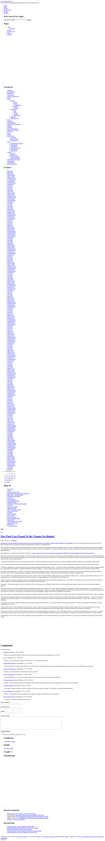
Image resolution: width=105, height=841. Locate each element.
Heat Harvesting (11, 122)
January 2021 (10, 229)
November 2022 (11, 197)
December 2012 (11, 372)
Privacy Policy (7, 10)
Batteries (12, 153)
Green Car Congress (12, 506)
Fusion (9, 120)
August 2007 (10, 466)
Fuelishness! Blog (11, 502)
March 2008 (10, 456)
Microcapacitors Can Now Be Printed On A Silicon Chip (22, 832)
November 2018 (11, 268)
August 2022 (10, 202)
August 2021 (10, 219)
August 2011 (10, 396)
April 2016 (10, 313)
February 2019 (11, 263)
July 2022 (9, 203)
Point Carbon (10, 515)
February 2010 (11, 422)
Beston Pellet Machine (10, 663)
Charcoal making (8, 685)
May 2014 (10, 347)
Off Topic (9, 131)
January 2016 (10, 318)
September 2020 (11, 235)
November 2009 (11, 427)
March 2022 (10, 209)
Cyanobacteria (17, 105)
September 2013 (11, 359)
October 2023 (10, 181)
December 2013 (11, 355)
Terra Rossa (10, 524)
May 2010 (10, 418)
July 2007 (9, 468)
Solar (8, 142)
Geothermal (10, 121)
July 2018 (9, 274)
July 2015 (9, 327)
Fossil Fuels (13, 109)
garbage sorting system (10, 680)
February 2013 (11, 369)
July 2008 (9, 450)
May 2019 (10, 259)
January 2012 (10, 388)
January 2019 (10, 265)
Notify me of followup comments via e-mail (14, 734)
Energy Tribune (11, 499)
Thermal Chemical (15, 158)
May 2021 (10, 224)
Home (5, 5)
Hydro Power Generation (13, 124)
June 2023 (10, 187)
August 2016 (10, 307)
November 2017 (11, 285)
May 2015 (10, 330)
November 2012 (11, 374)
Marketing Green (11, 508)
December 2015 (11, 319)
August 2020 (10, 237)
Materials (9, 127)
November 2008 (11, 444)
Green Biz (10, 505)
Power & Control (11, 517)
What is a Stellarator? (19, 819)
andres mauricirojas (12, 813)
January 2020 (10, 247)
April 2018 (10, 278)
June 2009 (10, 434)
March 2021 (10, 227)
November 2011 (11, 391)
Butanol (16, 103)
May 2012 (10, 383)
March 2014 (10, 350)
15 (8, 476)
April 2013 (10, 366)
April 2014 (10, 349)
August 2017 (10, 290)
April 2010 (10, 419)
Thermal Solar (14, 149)
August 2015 (10, 325)
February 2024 (11, 175)
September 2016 (11, 306)
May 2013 (10, 365)
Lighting (9, 125)
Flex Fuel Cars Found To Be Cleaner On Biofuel (27, 536)
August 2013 (10, 360)
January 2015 (10, 335)
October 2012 (10, 375)
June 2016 (10, 310)
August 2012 (10, 378)
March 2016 (10, 315)
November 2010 (11, 409)
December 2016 (11, 302)
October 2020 (10, 234)
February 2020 (11, 246)
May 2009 (10, 436)
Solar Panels (13, 146)
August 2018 (10, 272)
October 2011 (10, 393)
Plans (8, 133)
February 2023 (11, 193)
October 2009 (10, 428)
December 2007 (11, 461)
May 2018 (10, 277)
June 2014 (10, 346)
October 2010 (10, 411)
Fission (9, 97)
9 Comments (13, 540)
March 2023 (10, 191)
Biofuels (12, 100)
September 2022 (11, 200)
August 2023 (10, 184)
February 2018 (11, 281)
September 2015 (11, 324)
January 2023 (10, 194)
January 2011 (10, 406)
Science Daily (10, 520)
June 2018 (10, 275)
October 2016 (10, 305)
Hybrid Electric (14, 139)
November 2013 (11, 356)
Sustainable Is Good (12, 523)
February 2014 (11, 352)
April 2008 (10, 455)
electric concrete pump (10, 669)
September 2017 (11, 288)
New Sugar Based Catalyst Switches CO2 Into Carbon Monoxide (24, 831)
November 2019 (11, 250)
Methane (16, 106)
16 (9, 476)
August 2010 (10, 413)
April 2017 (10, 296)
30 (9, 480)
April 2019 (10, 260)
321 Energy (10, 489)
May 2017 (10, 294)
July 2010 (9, 415)
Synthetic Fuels (14, 118)
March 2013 (10, 368)
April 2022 (10, 207)
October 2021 (10, 216)
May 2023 (10, 188)
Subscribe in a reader (9, 741)
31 (11, 480)
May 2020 (10, 241)
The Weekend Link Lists (13, 159)
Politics (9, 134)
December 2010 (11, 408)
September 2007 (11, 465)
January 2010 (10, 424)
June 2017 (10, 293)
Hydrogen (13, 117)
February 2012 (11, 387)
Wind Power (13, 150)
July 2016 (9, 309)
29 (8, 480)
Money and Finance (12, 128)
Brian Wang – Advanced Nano (15, 495)
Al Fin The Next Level (13, 492)
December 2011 (11, 390)
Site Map (6, 13)
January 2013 (10, 371)
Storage (9, 152)
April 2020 (10, 243)
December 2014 (11, 337)
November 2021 (11, 215)
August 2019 (10, 255)
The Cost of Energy (12, 526)
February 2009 (11, 440)
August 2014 (10, 343)
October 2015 (10, 322)
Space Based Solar (15, 147)
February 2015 (11, 334)
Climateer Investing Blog (13, 496)
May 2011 (9, 400)
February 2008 (11, 458)
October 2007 (10, 463)
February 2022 (11, 210)
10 (11, 475)
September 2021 (11, 218)
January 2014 (10, 353)
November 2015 (11, 321)
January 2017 (10, 300)
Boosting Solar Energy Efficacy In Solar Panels (19, 829)
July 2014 (9, 344)
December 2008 (11, 443)
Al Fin (9, 490)
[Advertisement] (10, 59)
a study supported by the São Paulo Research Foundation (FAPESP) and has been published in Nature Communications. (63, 553)
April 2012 (10, 384)
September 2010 (11, 412)
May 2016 (10, 312)
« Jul (5, 482)
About (5, 7)
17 (11, 476)
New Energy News (12, 511)
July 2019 (9, 256)
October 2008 (10, 446)
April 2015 (10, 331)
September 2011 (11, 394)
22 (8, 478)
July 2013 (9, 362)
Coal (15, 111)
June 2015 (10, 328)
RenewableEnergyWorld (13, 518)
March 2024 (10, 174)
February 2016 (11, 316)
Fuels (8, 99)
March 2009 (10, 438)
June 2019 (10, 257)
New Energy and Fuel (6, 1)
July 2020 (9, 238)
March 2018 (10, 280)
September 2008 (11, 447)
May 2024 (10, 171)
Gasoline (16, 114)
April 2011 (10, 402)
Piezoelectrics (14, 140)
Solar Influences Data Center (14, 521)
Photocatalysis (14, 145)
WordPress (38, 836)
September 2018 (11, 271)
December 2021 (11, 213)
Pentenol (16, 108)
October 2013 (10, 358)
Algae (15, 102)
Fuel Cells (13, 137)
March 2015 (10, 333)
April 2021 (10, 225)
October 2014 (10, 340)
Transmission (10, 161)
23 (9, 478)
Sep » (8, 482)
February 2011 (11, 405)
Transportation (11, 162)
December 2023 (11, 178)
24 (11, 478)
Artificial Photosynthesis (16, 143)
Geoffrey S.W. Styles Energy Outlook (17, 503)
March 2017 (10, 297)
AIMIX (6, 652)
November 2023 (11, 179)
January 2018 (10, 282)
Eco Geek (9, 498)
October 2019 (10, 252)
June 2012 (10, 381)
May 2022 (10, 206)
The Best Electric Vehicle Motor (27, 813)
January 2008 (10, 459)
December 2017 (11, 284)
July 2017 (9, 291)
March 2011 (10, 403)
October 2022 (10, 199)
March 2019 (10, 262)
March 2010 (10, 421)
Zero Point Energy (12, 164)
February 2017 (11, 299)
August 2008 (10, 449)
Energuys (9, 819)
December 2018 (11, 266)
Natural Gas (17, 115)
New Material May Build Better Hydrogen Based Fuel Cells (32, 816)
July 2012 (9, 380)
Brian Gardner (64, 836)
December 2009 (11, 425)
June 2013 (10, 363)
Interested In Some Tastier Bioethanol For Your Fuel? (30, 815)
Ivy (5, 658)
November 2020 (11, 232)
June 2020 (10, 240)
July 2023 (9, 185)
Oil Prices (9, 512)
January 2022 (10, 212)
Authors (12, 28)
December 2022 (11, 196)
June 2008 (10, 452)
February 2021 (11, 228)
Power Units (10, 136)
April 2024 (10, 172)
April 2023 (10, 190)
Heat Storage (13, 155)
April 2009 (10, 437)
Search (5, 11)
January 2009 (10, 441)
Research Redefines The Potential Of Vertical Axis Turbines (22, 828)
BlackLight (10, 93)
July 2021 (9, 221)
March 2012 (10, 385)
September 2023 (11, 182)
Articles (6, 8)
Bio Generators (11, 92)
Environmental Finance (13, 501)
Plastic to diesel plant (9, 674)
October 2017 (10, 287)
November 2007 (11, 462)
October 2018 (10, 269)
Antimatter (10, 90)
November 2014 (11, 338)
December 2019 (11, 249)
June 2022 (10, 204)
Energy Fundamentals (13, 96)
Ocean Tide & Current (13, 130)
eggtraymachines (8, 691)
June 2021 (10, 222)
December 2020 (11, 231)
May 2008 (10, 453)
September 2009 (11, 430)
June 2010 (10, 416)
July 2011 (9, 397)
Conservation (10, 94)
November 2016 (11, 303)
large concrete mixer (9, 696)
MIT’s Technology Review (14, 509)
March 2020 (10, 244)
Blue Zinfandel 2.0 (50, 836)
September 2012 (11, 377)
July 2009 (9, 433)
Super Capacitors (14, 156)
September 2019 (11, 253)
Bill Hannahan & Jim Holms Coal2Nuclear (18, 493)
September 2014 (11, 341)
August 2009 (10, 431)
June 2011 (9, 399)
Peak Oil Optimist (11, 514)
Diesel (15, 112)
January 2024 (10, 177)
